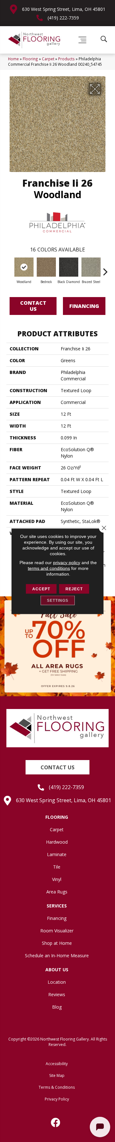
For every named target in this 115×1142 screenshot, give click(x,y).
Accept (41, 588)
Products (66, 58)
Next (105, 268)
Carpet (48, 58)
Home (13, 58)
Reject (74, 588)
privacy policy (66, 562)
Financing (84, 306)
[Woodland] (24, 267)
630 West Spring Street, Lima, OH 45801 (63, 9)
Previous (9, 268)
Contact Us (33, 305)
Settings (57, 600)
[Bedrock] (46, 267)
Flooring (30, 58)
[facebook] (56, 1123)
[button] (57, 767)
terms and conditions (49, 568)
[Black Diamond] (68, 267)
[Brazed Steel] (91, 267)
